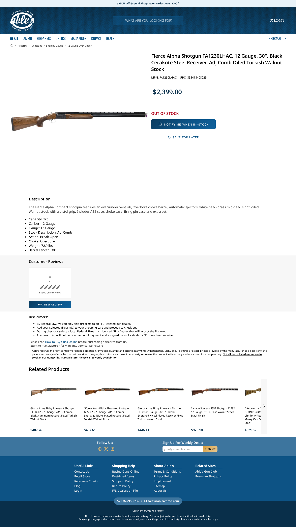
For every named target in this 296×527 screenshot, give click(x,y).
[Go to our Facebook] (99, 449)
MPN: (155, 77)
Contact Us (81, 471)
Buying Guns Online (125, 471)
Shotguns (37, 45)
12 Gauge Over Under (79, 45)
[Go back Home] (11, 45)
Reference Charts (86, 481)
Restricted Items (123, 476)
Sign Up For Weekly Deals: (182, 442)
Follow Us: (105, 442)
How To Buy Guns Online (61, 342)
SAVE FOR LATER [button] (186, 137)
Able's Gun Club (206, 471)
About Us (160, 490)
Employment (162, 481)
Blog (77, 486)
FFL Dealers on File (125, 490)
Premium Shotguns (208, 476)
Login (78, 490)
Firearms (23, 45)
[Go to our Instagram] (112, 449)
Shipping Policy (122, 481)
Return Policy (121, 486)
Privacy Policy (163, 476)
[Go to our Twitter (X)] (106, 449)
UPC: (183, 77)
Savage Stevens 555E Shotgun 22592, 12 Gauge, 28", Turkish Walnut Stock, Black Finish (213, 411)
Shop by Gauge (54, 45)
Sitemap (159, 486)
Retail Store (82, 476)
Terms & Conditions (167, 471)
